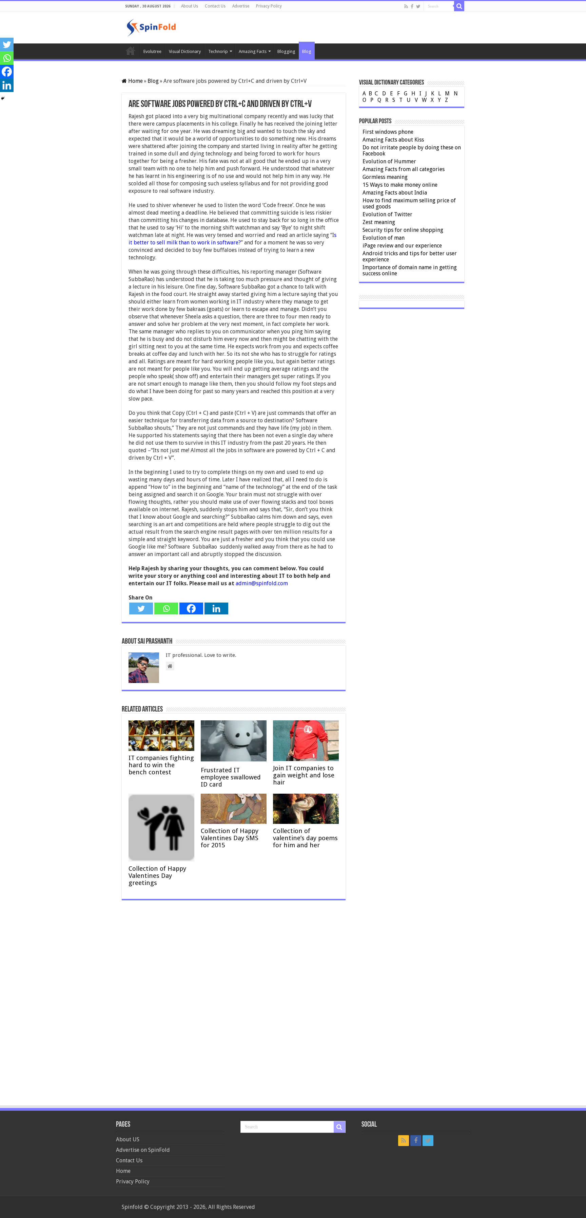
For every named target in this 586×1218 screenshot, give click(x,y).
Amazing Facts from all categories (404, 169)
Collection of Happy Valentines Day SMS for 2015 (229, 838)
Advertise (240, 6)
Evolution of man (384, 238)
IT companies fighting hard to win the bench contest (161, 765)
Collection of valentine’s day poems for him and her (305, 838)
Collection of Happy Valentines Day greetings (157, 875)
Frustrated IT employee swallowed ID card (231, 777)
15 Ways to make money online (400, 185)
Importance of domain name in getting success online (410, 270)
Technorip (218, 51)
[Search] (459, 6)
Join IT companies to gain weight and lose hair (303, 775)
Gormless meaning (385, 177)
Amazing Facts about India (395, 192)
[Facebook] (412, 6)
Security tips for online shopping (403, 230)
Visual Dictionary (185, 51)
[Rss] (406, 6)
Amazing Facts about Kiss (393, 139)
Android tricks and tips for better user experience (410, 256)
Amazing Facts (253, 51)
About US (127, 1139)
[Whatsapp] (166, 608)
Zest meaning (379, 222)
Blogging (286, 51)
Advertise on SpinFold (143, 1150)
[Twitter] (418, 6)
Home (130, 50)
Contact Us (215, 6)
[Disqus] (234, 1005)
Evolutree (152, 51)
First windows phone (388, 132)
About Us (189, 6)
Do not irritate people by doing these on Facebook (412, 150)
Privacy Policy (269, 6)
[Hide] (2, 98)
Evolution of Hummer (389, 161)
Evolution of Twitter (387, 214)
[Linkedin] (216, 608)
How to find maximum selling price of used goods (409, 203)
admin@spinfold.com (262, 583)
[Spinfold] (151, 26)
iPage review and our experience (402, 245)
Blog (306, 51)
